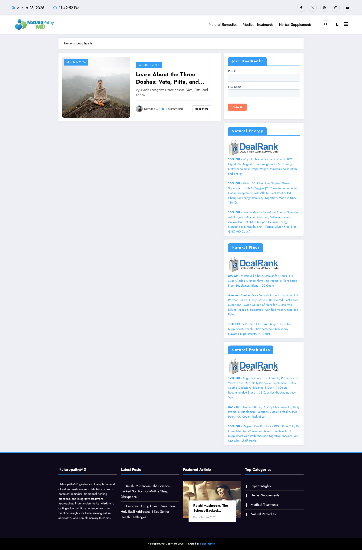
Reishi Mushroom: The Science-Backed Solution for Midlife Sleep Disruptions (145, 491)
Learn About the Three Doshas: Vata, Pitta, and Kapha (167, 78)
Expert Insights (261, 486)
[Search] (326, 24)
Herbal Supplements (295, 24)
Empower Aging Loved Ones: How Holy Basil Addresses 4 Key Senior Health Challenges (148, 511)
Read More (201, 109)
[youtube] (347, 7)
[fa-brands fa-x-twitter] (313, 7)
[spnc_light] (337, 24)
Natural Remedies (223, 24)
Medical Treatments (258, 24)
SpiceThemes (207, 543)
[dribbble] (324, 7)
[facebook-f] (301, 7)
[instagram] (336, 7)
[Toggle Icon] (345, 24)
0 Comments (174, 109)
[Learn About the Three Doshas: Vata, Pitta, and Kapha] (96, 87)
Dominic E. (151, 109)
